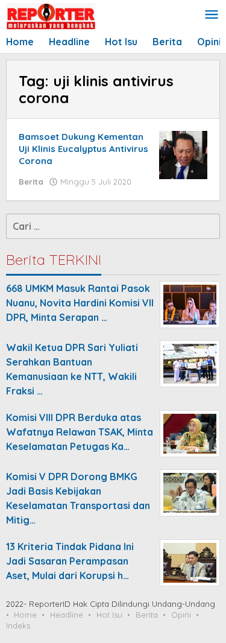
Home (25, 614)
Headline (66, 614)
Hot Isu (109, 614)
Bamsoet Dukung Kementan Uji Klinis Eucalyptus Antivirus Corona (83, 148)
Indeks (18, 625)
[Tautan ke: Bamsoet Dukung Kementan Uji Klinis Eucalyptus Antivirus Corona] (183, 154)
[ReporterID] (50, 16)
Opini (181, 614)
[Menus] (211, 15)
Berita (31, 181)
